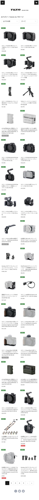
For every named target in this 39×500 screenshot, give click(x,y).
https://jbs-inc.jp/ (23, 491)
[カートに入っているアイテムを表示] (36, 3)
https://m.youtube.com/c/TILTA (19, 491)
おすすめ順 (6, 21)
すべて (23, 21)
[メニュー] (3, 3)
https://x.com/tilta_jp (15, 491)
